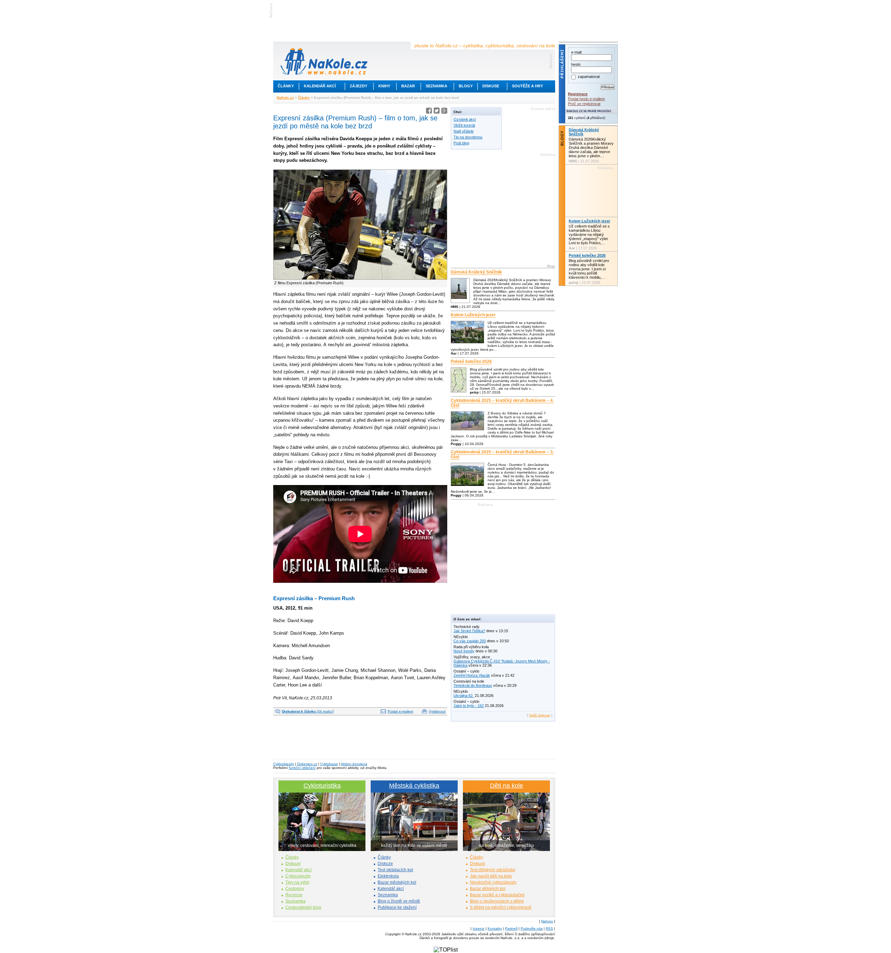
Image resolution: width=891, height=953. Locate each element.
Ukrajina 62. (464, 695)
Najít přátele (464, 131)
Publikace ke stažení (397, 907)
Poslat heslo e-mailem (586, 99)
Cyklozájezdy (283, 764)
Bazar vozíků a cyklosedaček (497, 894)
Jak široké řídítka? (469, 631)
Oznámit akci (465, 119)
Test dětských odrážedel (492, 869)
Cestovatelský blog (303, 907)
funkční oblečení (302, 768)
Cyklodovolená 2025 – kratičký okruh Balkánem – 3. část (502, 454)
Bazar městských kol (397, 882)
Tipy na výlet (297, 882)
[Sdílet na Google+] (444, 112)
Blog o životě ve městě (399, 901)
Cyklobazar (329, 764)
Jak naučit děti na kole (491, 876)
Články (286, 86)
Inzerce (478, 928)
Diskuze (293, 863)
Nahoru (547, 921)
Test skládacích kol (395, 869)
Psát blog (461, 143)
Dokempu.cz (307, 764)
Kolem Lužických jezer (473, 314)
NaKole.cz (285, 98)
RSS (549, 928)
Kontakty (495, 928)
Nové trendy (464, 651)
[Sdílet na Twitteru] (437, 112)
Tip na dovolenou (468, 137)
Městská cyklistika (414, 785)
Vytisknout (437, 711)
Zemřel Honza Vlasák (472, 675)
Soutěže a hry (527, 86)
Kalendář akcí (320, 86)
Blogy (466, 86)
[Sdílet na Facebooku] (429, 112)
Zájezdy (358, 86)
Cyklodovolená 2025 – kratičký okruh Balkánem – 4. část (502, 403)
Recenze (293, 894)
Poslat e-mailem (400, 711)
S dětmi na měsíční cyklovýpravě (500, 907)
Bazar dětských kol (487, 888)
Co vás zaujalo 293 (470, 641)
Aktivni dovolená (354, 764)
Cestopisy (294, 888)
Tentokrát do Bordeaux (473, 685)
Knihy (384, 86)
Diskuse (490, 86)
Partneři (511, 928)
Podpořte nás (532, 928)
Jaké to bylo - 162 (469, 706)
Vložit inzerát (464, 125)
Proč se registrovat (584, 104)
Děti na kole (506, 785)
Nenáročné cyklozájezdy (493, 882)
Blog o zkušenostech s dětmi (497, 901)
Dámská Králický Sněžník (476, 272)
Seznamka (436, 86)
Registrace (578, 94)
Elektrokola (388, 876)
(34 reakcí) (308, 711)
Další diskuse (539, 715)
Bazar (408, 86)
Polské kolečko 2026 (471, 361)
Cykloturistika (322, 785)
